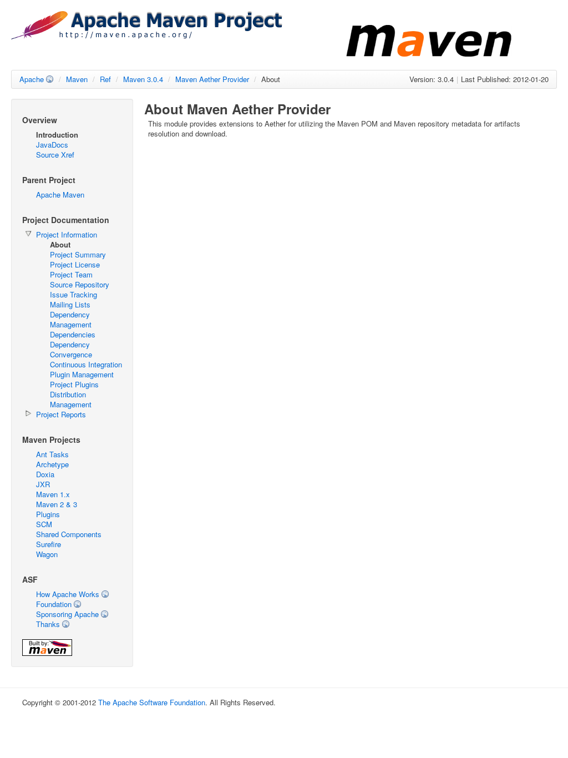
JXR (43, 484)
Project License (75, 264)
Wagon (47, 554)
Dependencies (72, 334)
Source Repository (79, 284)
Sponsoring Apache (67, 614)
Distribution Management (71, 399)
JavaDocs (52, 144)
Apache (31, 79)
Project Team (71, 274)
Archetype (52, 464)
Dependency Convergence (71, 349)
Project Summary (78, 254)
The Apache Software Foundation (151, 702)
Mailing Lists (70, 304)
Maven (77, 79)
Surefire (48, 544)
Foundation (54, 604)
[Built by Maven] (47, 653)
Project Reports (61, 414)
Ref (105, 79)
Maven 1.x (53, 494)
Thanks (48, 624)
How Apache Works (67, 594)
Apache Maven (60, 194)
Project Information (66, 234)
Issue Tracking (73, 294)
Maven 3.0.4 (143, 79)
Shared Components (69, 534)
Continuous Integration (86, 364)
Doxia (45, 474)
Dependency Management (71, 319)
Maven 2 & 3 (56, 504)
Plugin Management (82, 374)
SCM (44, 524)
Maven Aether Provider (212, 79)
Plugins (48, 514)
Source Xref (55, 154)
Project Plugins (74, 384)
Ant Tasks (52, 454)
